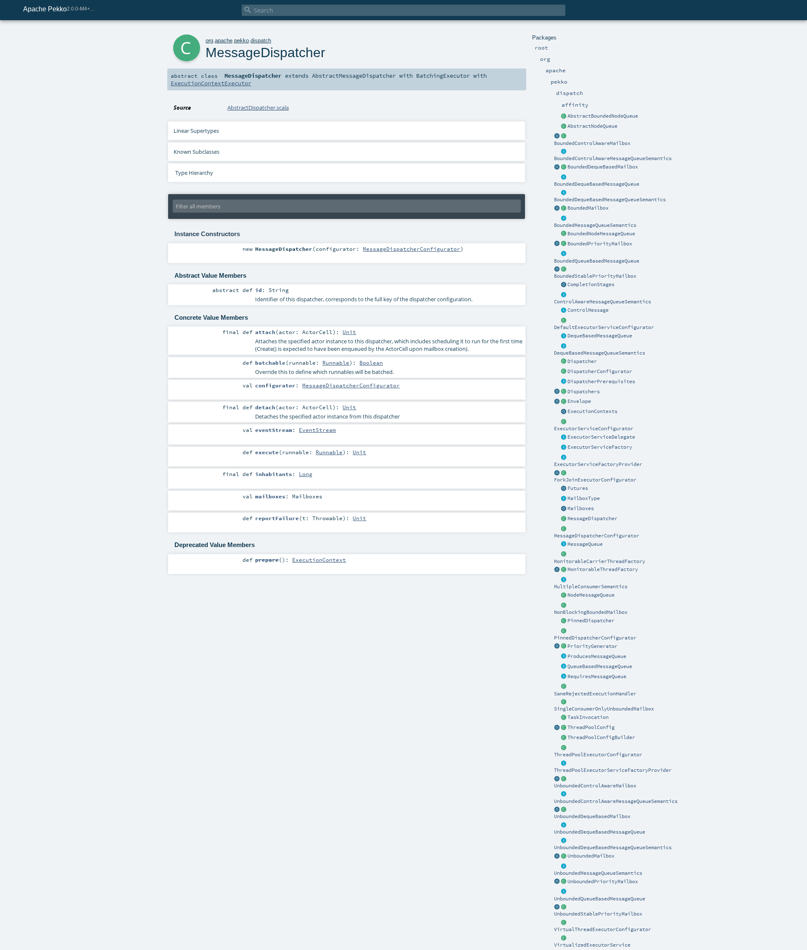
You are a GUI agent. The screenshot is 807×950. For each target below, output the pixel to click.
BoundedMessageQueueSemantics (595, 225)
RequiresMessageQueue (596, 676)
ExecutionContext (319, 559)
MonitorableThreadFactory (602, 569)
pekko (241, 40)
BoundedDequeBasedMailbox (602, 167)
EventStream (317, 429)
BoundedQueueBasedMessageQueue (596, 261)
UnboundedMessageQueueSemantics (598, 873)
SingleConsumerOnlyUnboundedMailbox (604, 709)
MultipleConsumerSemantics (591, 586)
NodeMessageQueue (590, 595)
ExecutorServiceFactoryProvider (598, 464)
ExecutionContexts (592, 411)
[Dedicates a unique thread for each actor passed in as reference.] (563, 621)
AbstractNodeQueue (592, 126)
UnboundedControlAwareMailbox (595, 786)
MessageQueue (585, 544)
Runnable (335, 362)
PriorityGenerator (592, 646)
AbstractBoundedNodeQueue (602, 116)
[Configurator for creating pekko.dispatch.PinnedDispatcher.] (563, 631)
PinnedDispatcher (590, 621)
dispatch (261, 40)
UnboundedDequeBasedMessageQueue (599, 832)
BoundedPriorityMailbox (599, 244)
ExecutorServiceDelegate (601, 437)
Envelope (579, 401)
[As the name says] (563, 437)
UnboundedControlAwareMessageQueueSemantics (616, 801)
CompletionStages (590, 284)
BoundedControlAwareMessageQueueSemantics (613, 158)
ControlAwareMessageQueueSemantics (602, 302)
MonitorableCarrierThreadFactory (599, 561)
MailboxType (583, 498)
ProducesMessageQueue (596, 656)
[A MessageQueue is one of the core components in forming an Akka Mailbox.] (563, 544)
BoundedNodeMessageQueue (601, 234)
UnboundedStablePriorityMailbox (598, 914)
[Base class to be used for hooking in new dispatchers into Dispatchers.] (563, 529)
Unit (349, 332)
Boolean (371, 362)
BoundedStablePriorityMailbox (595, 276)
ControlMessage (588, 310)
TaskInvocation (588, 717)
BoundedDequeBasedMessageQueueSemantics (610, 200)
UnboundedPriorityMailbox (602, 881)
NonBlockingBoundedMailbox (591, 612)
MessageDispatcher (592, 518)
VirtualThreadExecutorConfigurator (602, 929)
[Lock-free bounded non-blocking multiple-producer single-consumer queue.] (563, 234)
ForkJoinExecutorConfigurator (595, 480)
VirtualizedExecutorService (592, 945)
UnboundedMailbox (590, 856)
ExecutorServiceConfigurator (593, 429)
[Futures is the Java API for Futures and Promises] (563, 488)
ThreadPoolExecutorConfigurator (598, 755)
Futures (577, 488)
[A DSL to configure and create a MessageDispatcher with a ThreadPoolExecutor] (563, 737)
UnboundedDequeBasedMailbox (592, 816)
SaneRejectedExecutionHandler (595, 694)
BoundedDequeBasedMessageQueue (596, 184)
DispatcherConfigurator (599, 371)
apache (223, 40)
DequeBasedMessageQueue (599, 336)
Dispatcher (582, 361)
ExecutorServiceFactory (599, 447)
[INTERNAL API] (563, 727)
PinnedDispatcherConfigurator (595, 638)
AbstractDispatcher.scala (258, 107)
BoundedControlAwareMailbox (592, 143)
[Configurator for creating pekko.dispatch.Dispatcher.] (563, 371)
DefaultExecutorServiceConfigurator (604, 327)
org (209, 40)
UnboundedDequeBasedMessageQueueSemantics (613, 847)
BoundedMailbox (588, 208)
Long (305, 474)
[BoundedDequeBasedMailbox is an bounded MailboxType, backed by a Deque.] (563, 167)
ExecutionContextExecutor (211, 83)
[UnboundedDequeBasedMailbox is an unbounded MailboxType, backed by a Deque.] (563, 809)
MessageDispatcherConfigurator (596, 536)
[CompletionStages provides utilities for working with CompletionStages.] (563, 285)
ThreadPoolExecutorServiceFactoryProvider (613, 770)
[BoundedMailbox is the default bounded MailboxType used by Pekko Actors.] (563, 208)
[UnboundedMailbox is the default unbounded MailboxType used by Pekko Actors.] (563, 856)
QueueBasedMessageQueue (599, 666)
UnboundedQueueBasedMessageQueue (599, 899)
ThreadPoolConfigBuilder (601, 737)
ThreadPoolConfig (590, 727)
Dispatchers (583, 392)
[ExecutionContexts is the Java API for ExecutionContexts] (563, 411)
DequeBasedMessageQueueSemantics (599, 353)
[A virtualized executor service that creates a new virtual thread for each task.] (563, 938)
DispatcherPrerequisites (601, 381)
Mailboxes (580, 508)
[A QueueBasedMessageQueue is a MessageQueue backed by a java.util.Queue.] (563, 666)
